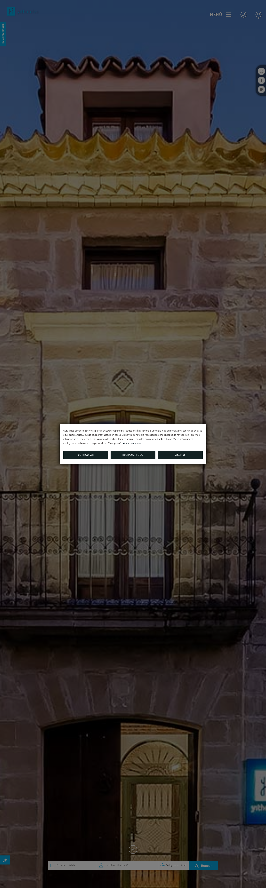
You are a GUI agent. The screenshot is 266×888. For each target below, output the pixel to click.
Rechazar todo (133, 455)
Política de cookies (131, 443)
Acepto (180, 455)
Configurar (86, 455)
